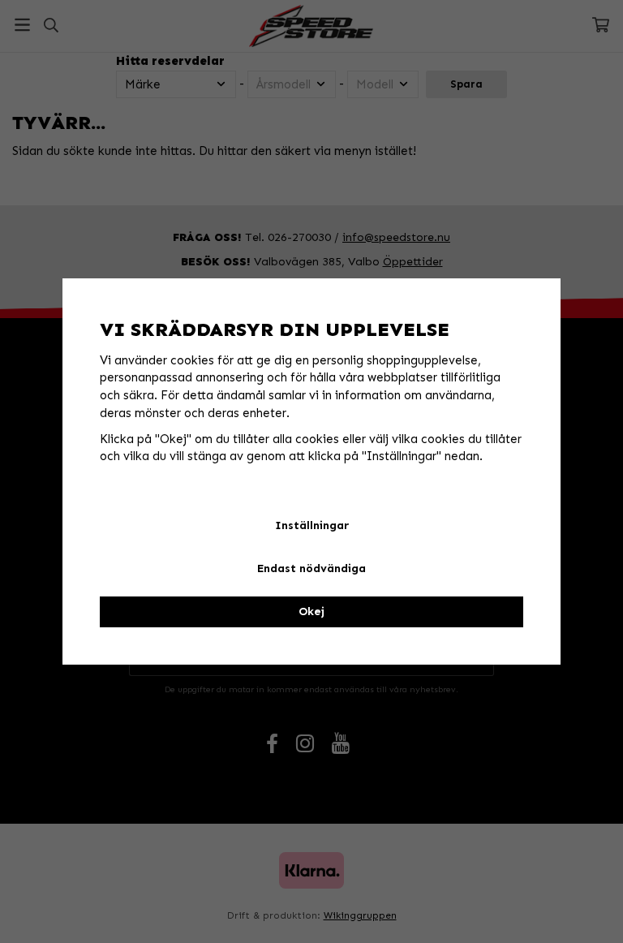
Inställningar (312, 525)
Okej (311, 611)
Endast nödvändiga (311, 568)
